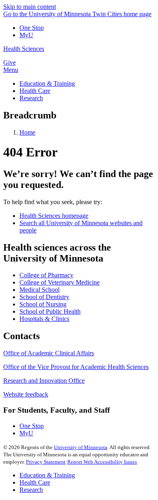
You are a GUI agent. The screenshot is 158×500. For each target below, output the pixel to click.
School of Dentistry (44, 296)
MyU (26, 35)
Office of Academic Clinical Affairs (48, 353)
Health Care (34, 482)
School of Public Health (50, 311)
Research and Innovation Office (44, 380)
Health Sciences (23, 48)
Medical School (39, 289)
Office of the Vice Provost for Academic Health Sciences (76, 366)
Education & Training (47, 475)
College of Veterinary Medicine (59, 282)
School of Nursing (42, 304)
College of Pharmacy (46, 275)
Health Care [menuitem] (34, 90)
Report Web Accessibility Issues (102, 462)
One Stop (31, 27)
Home (27, 132)
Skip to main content (29, 6)
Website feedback (25, 394)
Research (31, 489)
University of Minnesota (80, 447)
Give (9, 62)
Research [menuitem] (31, 98)
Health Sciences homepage (53, 215)
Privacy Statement (46, 462)
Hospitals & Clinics (44, 318)
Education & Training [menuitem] (47, 83)
